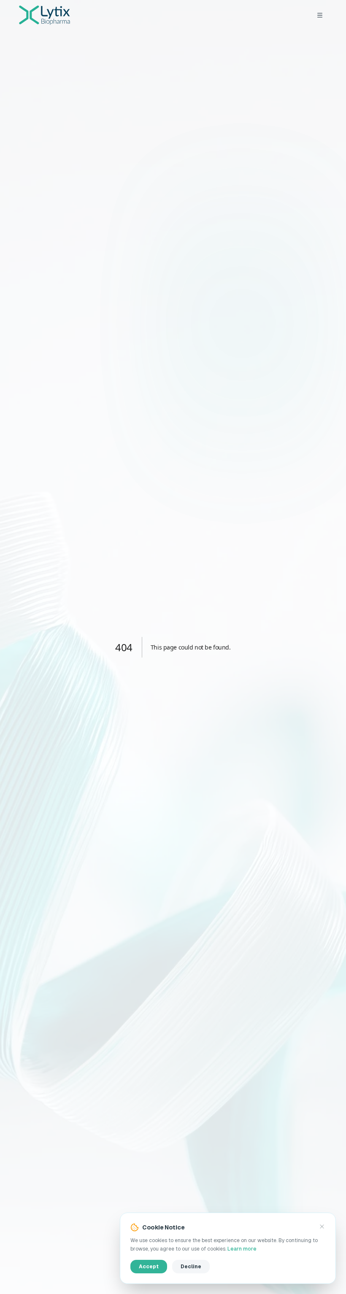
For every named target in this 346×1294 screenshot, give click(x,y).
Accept (149, 1266)
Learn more (242, 1248)
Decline (191, 1266)
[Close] (322, 1226)
